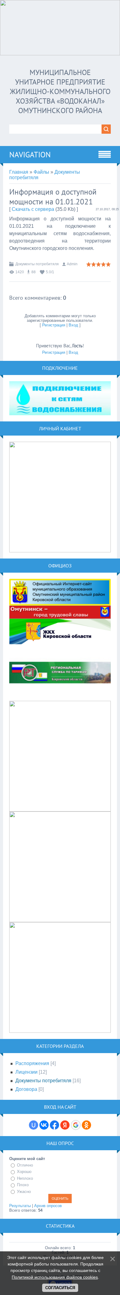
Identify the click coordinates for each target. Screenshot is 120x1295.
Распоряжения (32, 1063)
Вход (73, 325)
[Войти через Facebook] (54, 1125)
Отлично (25, 1165)
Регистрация (53, 325)
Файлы (41, 172)
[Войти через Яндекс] (65, 1125)
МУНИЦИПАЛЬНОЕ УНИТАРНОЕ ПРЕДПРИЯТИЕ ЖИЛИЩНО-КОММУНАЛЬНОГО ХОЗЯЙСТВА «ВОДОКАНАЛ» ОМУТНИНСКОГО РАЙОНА (60, 91)
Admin (72, 264)
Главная (18, 172)
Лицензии (26, 1072)
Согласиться (60, 1287)
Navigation (30, 155)
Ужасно (24, 1191)
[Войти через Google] (76, 1125)
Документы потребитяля (37, 264)
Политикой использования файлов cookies (55, 1277)
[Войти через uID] (33, 1125)
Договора (26, 1089)
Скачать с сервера (33, 209)
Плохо (23, 1184)
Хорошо (24, 1171)
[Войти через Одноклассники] (86, 1125)
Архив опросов (48, 1205)
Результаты (20, 1205)
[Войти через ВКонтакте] (44, 1125)
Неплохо (25, 1178)
